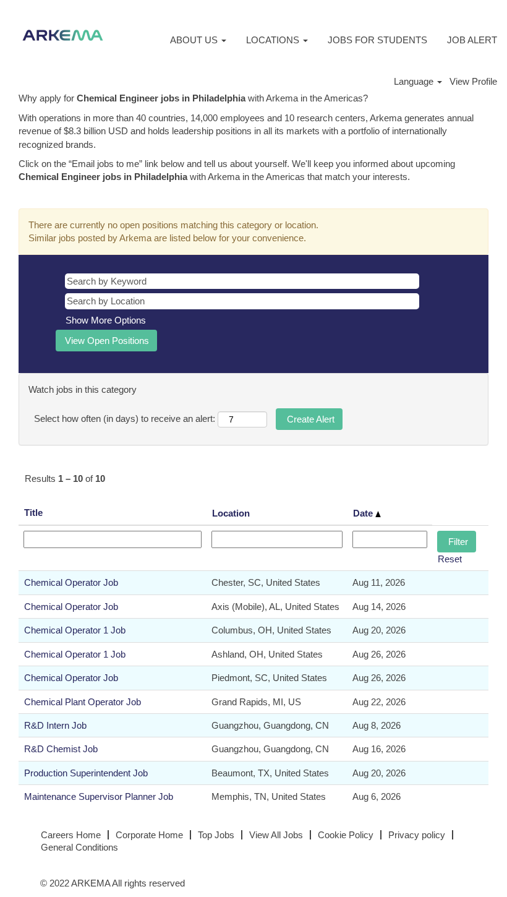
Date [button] (364, 513)
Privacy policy (416, 835)
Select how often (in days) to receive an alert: (124, 418)
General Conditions (79, 847)
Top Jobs (216, 835)
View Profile (473, 81)
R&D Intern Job (55, 725)
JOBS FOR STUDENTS (377, 40)
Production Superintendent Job (86, 773)
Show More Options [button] (106, 320)
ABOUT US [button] (195, 40)
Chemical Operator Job (71, 582)
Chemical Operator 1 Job (75, 630)
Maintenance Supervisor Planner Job (98, 796)
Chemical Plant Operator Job (82, 702)
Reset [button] (450, 559)
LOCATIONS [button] (274, 40)
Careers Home (71, 835)
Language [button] (415, 81)
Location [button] (231, 513)
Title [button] (33, 512)
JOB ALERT (472, 40)
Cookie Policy (345, 835)
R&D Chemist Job (61, 749)
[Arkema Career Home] (62, 35)
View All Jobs (276, 835)
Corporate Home (149, 835)
